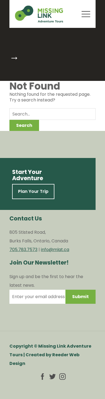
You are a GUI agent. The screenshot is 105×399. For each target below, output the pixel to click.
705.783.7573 (23, 249)
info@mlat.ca (55, 249)
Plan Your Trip (33, 191)
